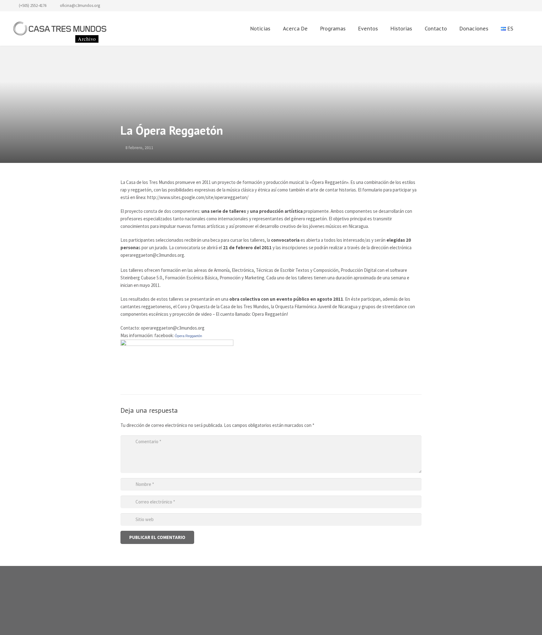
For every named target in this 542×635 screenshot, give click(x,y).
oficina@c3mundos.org (80, 5)
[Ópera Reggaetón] (176, 344)
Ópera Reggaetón (188, 336)
